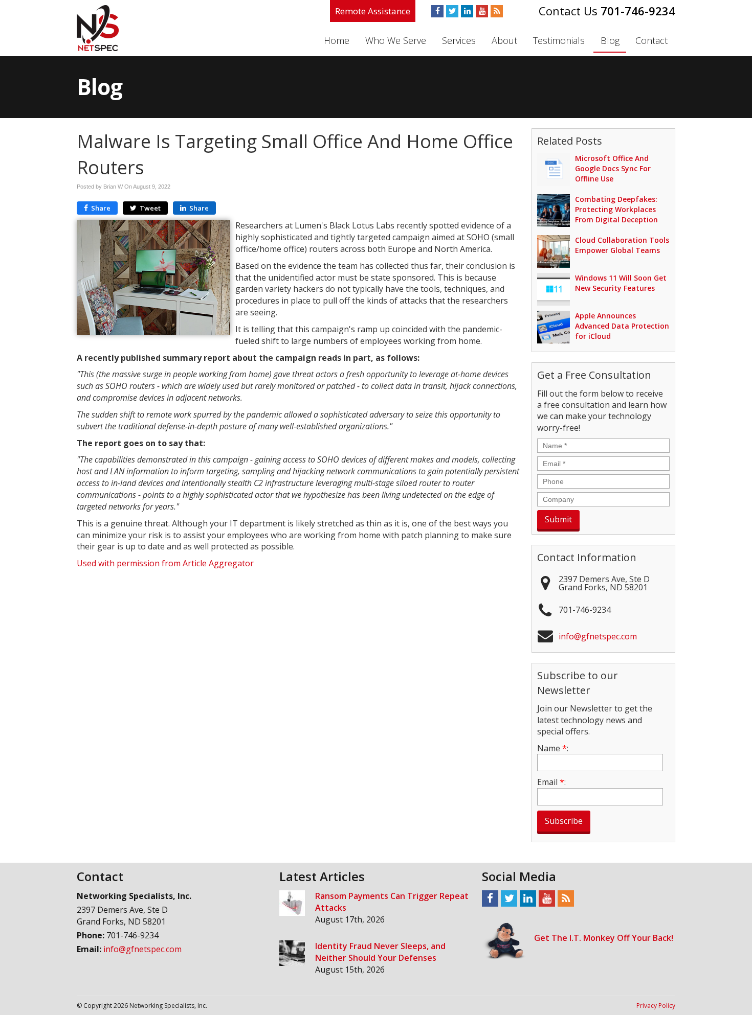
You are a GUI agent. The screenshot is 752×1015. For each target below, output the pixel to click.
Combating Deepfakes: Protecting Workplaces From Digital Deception (616, 209)
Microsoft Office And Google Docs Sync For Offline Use (613, 168)
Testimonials (559, 40)
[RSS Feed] (497, 11)
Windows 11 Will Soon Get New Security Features (621, 283)
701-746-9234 (638, 10)
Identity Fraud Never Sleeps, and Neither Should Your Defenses (380, 951)
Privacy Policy (655, 1005)
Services (459, 40)
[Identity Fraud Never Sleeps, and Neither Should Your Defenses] (292, 953)
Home (336, 40)
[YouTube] (482, 11)
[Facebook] (437, 11)
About (504, 40)
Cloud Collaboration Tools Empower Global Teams (622, 245)
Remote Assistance (372, 11)
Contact (651, 40)
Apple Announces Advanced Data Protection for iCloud (622, 326)
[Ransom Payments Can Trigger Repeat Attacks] (292, 903)
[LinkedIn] (467, 11)
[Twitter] (452, 11)
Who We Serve (395, 40)
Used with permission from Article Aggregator (165, 563)
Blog (610, 40)
